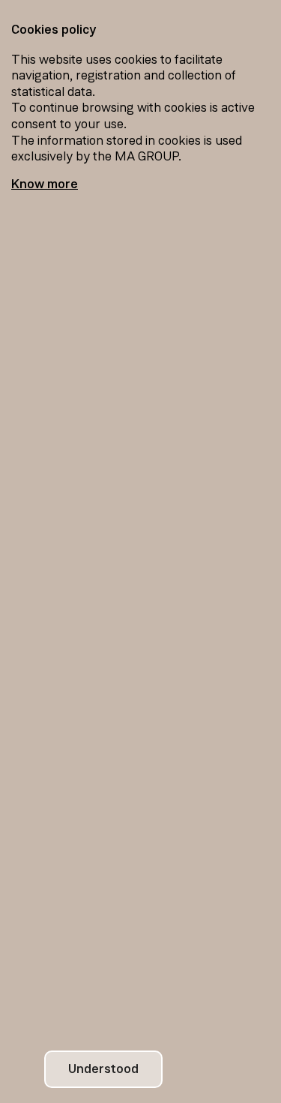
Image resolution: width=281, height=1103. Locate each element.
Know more (44, 184)
